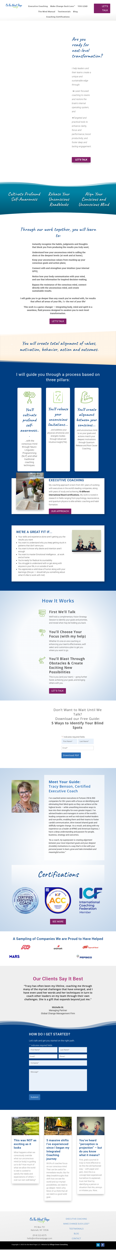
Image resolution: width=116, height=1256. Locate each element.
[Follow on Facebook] (102, 1245)
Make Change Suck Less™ (62, 6)
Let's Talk (105, 8)
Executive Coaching (38, 6)
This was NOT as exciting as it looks (25, 1144)
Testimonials (64, 11)
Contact (76, 1238)
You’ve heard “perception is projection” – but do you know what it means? (90, 1148)
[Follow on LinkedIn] (98, 1245)
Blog (75, 11)
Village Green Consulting (59, 1244)
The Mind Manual (46, 11)
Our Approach (60, 511)
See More (58, 921)
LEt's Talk (57, 690)
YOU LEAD (83, 6)
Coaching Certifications (58, 17)
